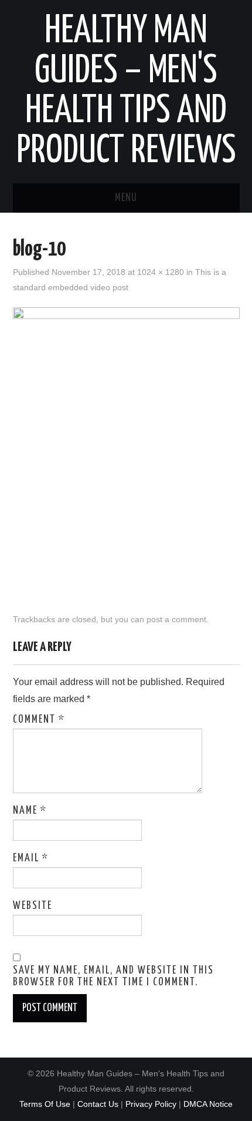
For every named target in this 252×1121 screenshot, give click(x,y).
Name (30, 810)
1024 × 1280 (160, 272)
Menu (126, 198)
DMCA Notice (208, 1104)
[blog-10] (126, 449)
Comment (39, 719)
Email (31, 858)
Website (32, 906)
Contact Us (97, 1104)
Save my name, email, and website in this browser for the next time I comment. (113, 976)
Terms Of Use (44, 1104)
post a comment (176, 619)
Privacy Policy (150, 1104)
